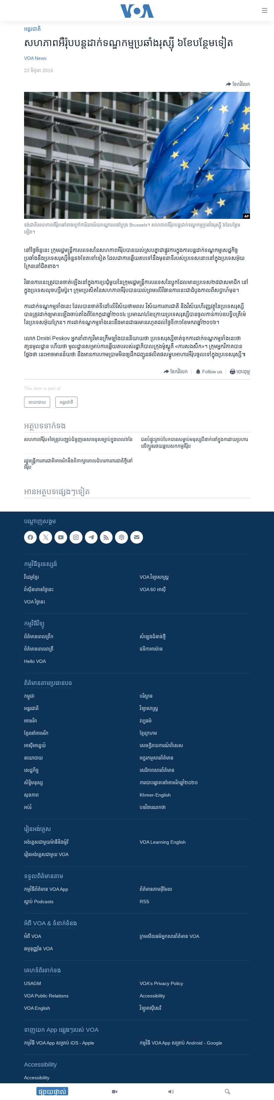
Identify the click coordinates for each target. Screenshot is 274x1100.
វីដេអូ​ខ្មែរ (31, 577)
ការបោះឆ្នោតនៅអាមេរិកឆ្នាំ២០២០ (169, 782)
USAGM (32, 983)
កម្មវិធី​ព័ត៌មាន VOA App (46, 889)
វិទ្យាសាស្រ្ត (149, 708)
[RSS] (106, 537)
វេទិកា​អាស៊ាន (151, 649)
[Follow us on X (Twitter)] (45, 537)
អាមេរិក (30, 720)
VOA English (37, 1008)
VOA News (35, 58)
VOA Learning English (163, 842)
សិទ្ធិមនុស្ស (33, 782)
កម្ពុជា (29, 696)
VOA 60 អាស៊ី (153, 589)
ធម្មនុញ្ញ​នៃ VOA (38, 948)
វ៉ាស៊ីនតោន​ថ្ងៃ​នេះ (38, 589)
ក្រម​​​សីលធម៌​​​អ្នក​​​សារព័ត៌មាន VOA (169, 936)
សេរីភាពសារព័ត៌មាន (157, 770)
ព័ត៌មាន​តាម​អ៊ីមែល (156, 889)
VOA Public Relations (46, 995)
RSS (144, 901)
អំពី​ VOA (32, 936)
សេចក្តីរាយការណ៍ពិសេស (161, 745)
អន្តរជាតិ (32, 29)
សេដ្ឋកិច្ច (31, 770)
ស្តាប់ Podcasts (38, 901)
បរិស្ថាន (146, 696)
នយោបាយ (33, 758)
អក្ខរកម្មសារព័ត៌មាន (156, 758)
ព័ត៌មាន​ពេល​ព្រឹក (38, 636)
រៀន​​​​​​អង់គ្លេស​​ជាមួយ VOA (46, 854)
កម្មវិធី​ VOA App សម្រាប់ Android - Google (181, 1043)
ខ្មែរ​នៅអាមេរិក (36, 733)
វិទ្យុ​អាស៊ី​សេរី (150, 1008)
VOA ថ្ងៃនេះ (34, 601)
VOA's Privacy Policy (161, 983)
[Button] (238, 84)
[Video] (115, 1091)
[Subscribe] (136, 537)
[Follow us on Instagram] (76, 537)
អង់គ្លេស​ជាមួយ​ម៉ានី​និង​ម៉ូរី (46, 842)
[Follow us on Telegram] (91, 537)
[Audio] (171, 1091)
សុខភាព (31, 795)
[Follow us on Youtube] (60, 537)
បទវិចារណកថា (153, 807)
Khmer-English (155, 795)
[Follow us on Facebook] (30, 537)
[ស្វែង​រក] (228, 1091)
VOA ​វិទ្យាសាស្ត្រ (154, 577)
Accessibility (152, 995)
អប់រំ (27, 807)
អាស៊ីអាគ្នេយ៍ (35, 745)
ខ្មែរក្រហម (148, 733)
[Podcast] (121, 537)
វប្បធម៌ (146, 720)
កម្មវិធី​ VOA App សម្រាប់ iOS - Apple (59, 1043)
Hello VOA (35, 661)
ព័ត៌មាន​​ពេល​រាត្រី (38, 649)
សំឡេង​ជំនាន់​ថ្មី (153, 636)
